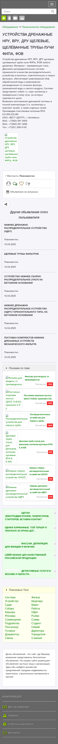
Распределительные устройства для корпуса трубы (40, 417)
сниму (35, 619)
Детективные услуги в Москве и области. (28, 572)
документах (12, 634)
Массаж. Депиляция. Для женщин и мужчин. (26, 545)
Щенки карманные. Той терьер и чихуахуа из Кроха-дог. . (26, 529)
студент (36, 623)
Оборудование (10, 26)
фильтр (35, 597)
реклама (10, 616)
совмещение (13, 619)
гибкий (35, 627)
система (10, 597)
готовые (10, 630)
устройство (12, 601)
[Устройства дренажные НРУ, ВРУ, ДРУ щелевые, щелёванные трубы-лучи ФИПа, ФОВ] (11, 147)
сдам (8, 605)
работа (35, 608)
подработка (12, 623)
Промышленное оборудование (38, 26)
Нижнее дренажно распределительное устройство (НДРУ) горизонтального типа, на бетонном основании (26, 310)
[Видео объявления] (15, 18)
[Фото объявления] (22, 18)
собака (9, 608)
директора (37, 630)
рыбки (35, 616)
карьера (10, 612)
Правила (12, 715)
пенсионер (11, 627)
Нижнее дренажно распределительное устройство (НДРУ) (25, 228)
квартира (37, 601)
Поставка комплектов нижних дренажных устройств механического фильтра (24, 341)
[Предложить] (5, 204)
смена (9, 638)
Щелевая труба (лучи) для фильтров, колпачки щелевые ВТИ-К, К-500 (36, 444)
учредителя (38, 634)
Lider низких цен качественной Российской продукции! (25, 556)
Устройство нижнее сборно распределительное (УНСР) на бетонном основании (23, 279)
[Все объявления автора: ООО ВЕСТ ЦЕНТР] (8, 184)
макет (35, 605)
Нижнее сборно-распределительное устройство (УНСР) (39, 471)
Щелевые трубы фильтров (21, 253)
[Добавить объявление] (3, 18)
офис (34, 612)
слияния (36, 638)
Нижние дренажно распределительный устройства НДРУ (40, 489)
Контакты (13, 732)
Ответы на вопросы (20, 724)
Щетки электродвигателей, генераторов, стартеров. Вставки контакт (27, 516)
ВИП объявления (18, 707)
